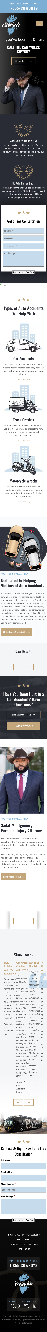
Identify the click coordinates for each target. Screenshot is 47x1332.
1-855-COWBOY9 (24, 1265)
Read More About (12, 876)
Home (10, 1234)
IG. (34, 1306)
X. (20, 1306)
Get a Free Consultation (15, 631)
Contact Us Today (22, 61)
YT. (26, 1306)
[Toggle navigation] (39, 23)
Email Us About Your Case (23, 272)
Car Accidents (34, 1234)
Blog (35, 1244)
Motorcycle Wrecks (21, 1244)
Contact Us (24, 1249)
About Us (20, 1234)
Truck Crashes (24, 1239)
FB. (13, 1306)
